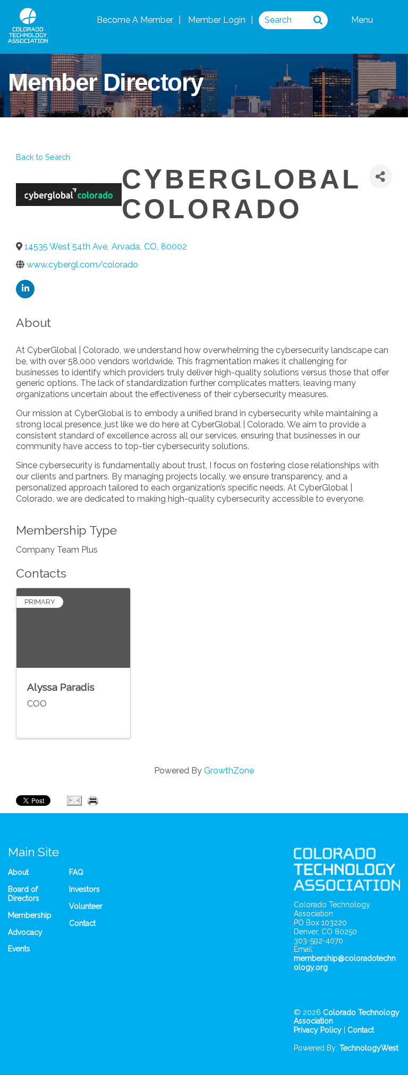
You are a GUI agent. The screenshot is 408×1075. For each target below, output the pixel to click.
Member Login (216, 20)
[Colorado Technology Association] (28, 37)
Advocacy (25, 932)
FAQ (76, 872)
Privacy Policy (318, 1030)
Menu (363, 20)
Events (19, 948)
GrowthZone (229, 771)
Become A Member (135, 20)
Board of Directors (23, 893)
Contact (82, 923)
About (18, 872)
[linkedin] (25, 289)
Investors (84, 889)
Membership (30, 915)
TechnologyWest (368, 1048)
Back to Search (43, 156)
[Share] (380, 176)
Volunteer (86, 906)
